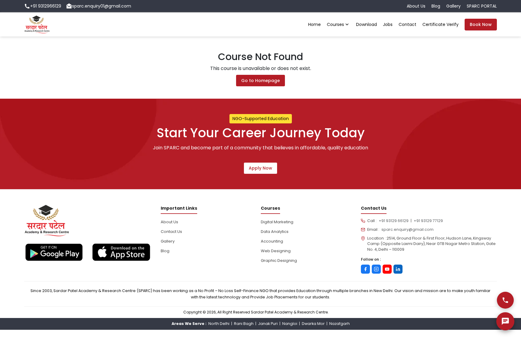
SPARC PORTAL (482, 6)
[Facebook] (365, 269)
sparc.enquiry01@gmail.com (101, 6)
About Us (416, 6)
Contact (407, 24)
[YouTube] (387, 269)
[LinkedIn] (398, 269)
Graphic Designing (279, 260)
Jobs (388, 24)
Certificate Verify (440, 24)
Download (366, 24)
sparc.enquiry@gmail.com (407, 229)
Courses (335, 24)
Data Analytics (275, 231)
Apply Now (260, 168)
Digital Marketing (277, 222)
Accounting (272, 241)
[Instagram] (376, 269)
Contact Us (171, 231)
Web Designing (276, 251)
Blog (435, 6)
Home (314, 24)
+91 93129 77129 (428, 220)
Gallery (453, 6)
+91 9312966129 (45, 6)
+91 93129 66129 (394, 220)
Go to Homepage (260, 81)
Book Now (481, 24)
